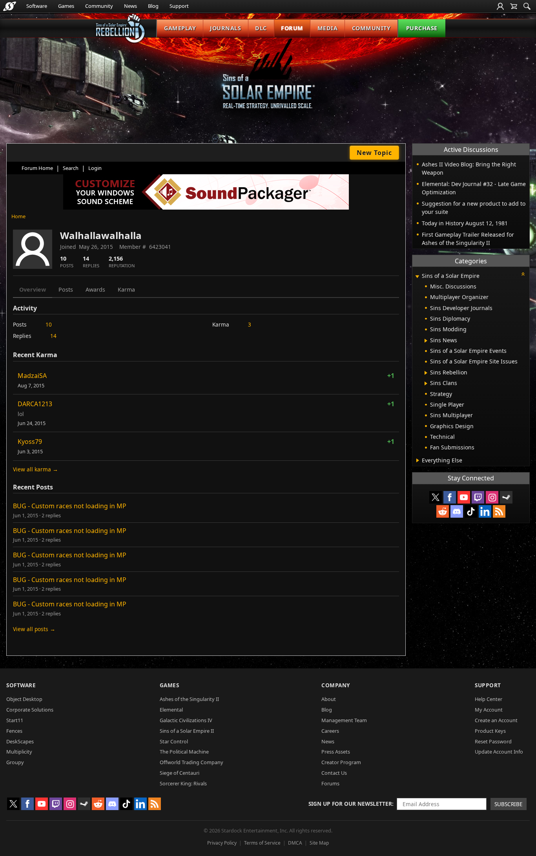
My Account (489, 709)
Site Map (319, 843)
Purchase (422, 28)
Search (70, 168)
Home (18, 216)
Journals (225, 28)
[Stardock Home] (9, 6)
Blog (153, 5)
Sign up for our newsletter (350, 803)
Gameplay (180, 28)
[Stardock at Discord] (457, 511)
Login (95, 168)
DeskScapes (20, 741)
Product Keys (490, 730)
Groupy (15, 762)
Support (179, 5)
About (328, 699)
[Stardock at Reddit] (443, 511)
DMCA (295, 843)
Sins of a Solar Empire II (187, 730)
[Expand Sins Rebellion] (426, 373)
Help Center (488, 699)
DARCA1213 (35, 404)
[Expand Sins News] (426, 341)
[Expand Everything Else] (417, 460)
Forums (330, 783)
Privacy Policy (222, 843)
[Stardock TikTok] (471, 511)
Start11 (14, 720)
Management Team (344, 720)
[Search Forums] (527, 6)
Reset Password (493, 741)
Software (36, 5)
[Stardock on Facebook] (450, 497)
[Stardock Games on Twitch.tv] (478, 497)
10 (49, 324)
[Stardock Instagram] (492, 497)
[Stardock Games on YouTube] (464, 497)
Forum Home (37, 168)
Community (99, 5)
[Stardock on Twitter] (435, 497)
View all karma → (35, 469)
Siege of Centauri (179, 772)
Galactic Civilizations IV (186, 720)
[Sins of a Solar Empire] (268, 80)
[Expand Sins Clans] (426, 383)
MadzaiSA (32, 375)
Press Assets (335, 751)
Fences (14, 730)
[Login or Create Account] (500, 6)
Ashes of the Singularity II (189, 699)
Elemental (171, 709)
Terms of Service (262, 843)
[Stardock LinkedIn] (485, 511)
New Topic (374, 152)
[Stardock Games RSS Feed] (499, 511)
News (130, 5)
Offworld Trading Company (191, 762)
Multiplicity (19, 751)
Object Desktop (24, 699)
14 (53, 335)
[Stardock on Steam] (506, 497)
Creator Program (341, 762)
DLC (261, 28)
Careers (330, 730)
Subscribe (508, 804)
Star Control (174, 741)
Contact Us (334, 772)
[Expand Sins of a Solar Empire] (417, 276)
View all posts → (34, 629)
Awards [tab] (95, 289)
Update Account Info (499, 751)
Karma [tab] (126, 289)
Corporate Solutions (29, 709)
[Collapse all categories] (523, 274)
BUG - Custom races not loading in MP (69, 506)
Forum (292, 28)
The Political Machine (184, 751)
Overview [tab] (32, 289)
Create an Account (496, 720)
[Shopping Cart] (514, 6)
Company (335, 685)
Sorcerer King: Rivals (183, 783)
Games (66, 5)
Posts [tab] (65, 289)
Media (327, 28)
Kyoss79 (30, 441)
